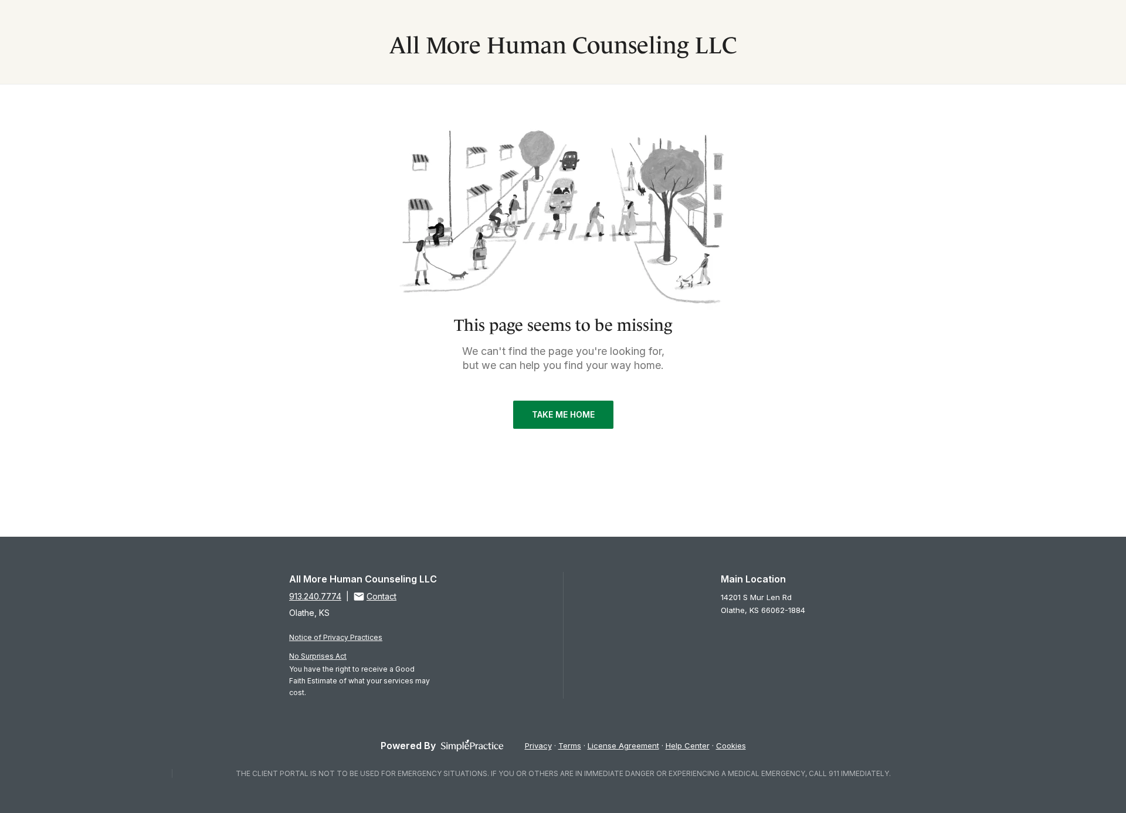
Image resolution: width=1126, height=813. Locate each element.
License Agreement (623, 745)
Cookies (731, 745)
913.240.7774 (315, 596)
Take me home (563, 414)
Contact (381, 596)
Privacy (538, 745)
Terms (569, 745)
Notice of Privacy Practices (335, 637)
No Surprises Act (318, 656)
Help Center (688, 745)
